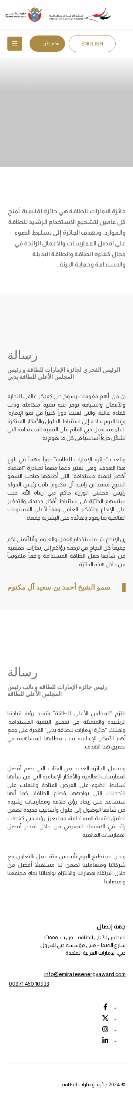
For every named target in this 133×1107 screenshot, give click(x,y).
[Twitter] (105, 1017)
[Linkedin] (105, 1040)
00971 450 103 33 (29, 984)
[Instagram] (105, 1029)
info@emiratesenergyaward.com (85, 974)
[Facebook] (105, 1006)
